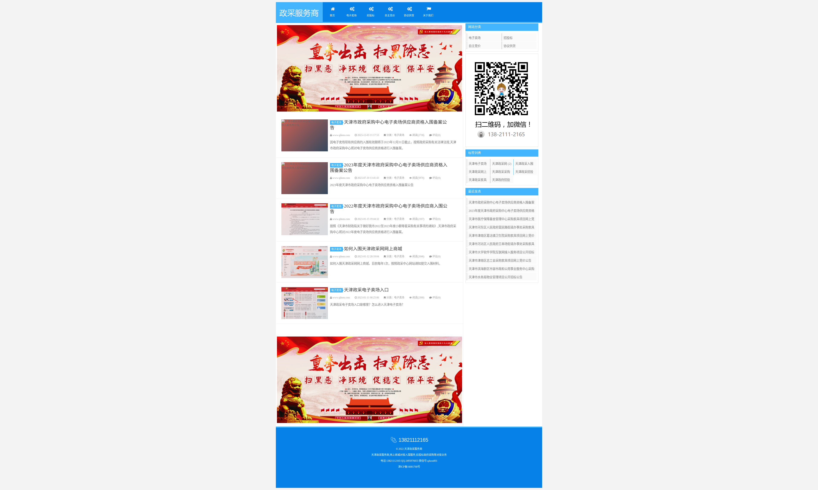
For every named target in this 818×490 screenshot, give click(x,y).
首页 (332, 15)
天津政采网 (501, 163)
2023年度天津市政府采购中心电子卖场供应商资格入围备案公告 (304, 178)
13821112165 (413, 440)
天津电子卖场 (478, 164)
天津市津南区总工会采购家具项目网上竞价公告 (500, 260)
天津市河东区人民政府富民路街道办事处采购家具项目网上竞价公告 (501, 228)
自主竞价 (390, 15)
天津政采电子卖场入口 (304, 303)
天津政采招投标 (524, 172)
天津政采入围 (524, 164)
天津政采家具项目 (478, 180)
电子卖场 (351, 15)
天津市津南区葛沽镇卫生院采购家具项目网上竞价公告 (501, 236)
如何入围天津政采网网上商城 (304, 262)
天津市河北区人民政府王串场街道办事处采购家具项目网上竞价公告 (501, 244)
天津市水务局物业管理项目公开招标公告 (495, 277)
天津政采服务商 (299, 12)
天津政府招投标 (501, 180)
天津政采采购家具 (501, 172)
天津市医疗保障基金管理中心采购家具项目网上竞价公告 (501, 219)
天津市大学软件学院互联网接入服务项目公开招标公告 (501, 253)
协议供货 (409, 15)
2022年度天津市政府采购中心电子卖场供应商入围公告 (304, 219)
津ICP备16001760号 (409, 466)
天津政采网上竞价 (478, 172)
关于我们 (428, 15)
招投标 (370, 15)
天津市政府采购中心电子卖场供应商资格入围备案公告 (304, 135)
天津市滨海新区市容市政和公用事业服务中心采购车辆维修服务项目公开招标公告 (501, 269)
